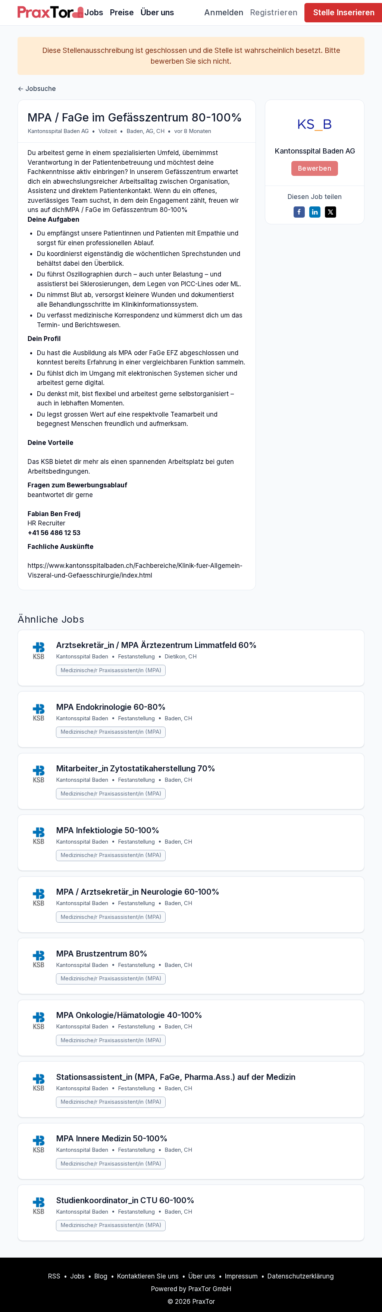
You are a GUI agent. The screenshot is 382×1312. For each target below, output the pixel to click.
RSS (54, 1276)
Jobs (93, 12)
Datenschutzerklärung (300, 1276)
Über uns (157, 12)
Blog (100, 1276)
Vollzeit (107, 131)
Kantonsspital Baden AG (58, 131)
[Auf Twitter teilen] (330, 212)
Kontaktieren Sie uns (148, 1276)
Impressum (241, 1276)
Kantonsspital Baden (82, 656)
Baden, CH (178, 718)
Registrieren (274, 12)
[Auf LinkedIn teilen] (314, 212)
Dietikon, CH (181, 656)
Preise (122, 12)
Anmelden (224, 12)
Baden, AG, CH (145, 131)
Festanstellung (136, 656)
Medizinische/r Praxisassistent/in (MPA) (111, 670)
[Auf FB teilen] (299, 212)
